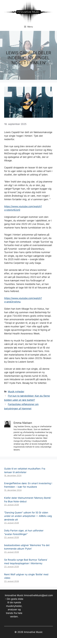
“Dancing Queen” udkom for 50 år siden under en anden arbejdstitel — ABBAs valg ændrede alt (28, 516)
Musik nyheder (16, 391)
